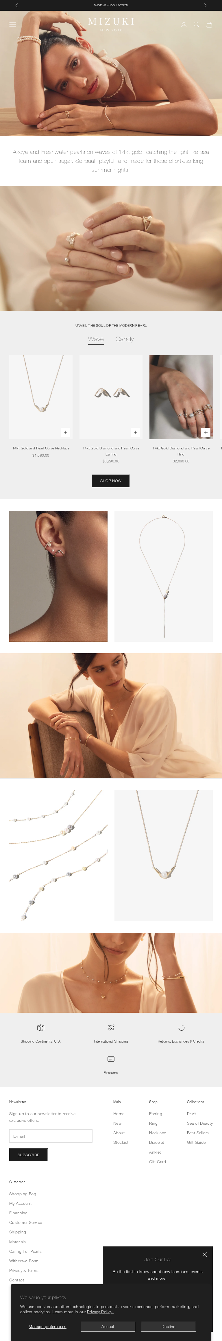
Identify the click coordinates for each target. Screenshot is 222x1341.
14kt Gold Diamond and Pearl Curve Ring (181, 451)
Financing (111, 1072)
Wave (96, 339)
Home (119, 1113)
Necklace (157, 1132)
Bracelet (156, 1142)
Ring (153, 1123)
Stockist (120, 1142)
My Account (20, 1203)
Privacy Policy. (100, 1311)
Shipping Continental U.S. (41, 1041)
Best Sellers (198, 1132)
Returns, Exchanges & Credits (181, 1041)
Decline (168, 1326)
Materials (17, 1241)
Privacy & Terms (23, 1270)
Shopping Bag (22, 1193)
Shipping (17, 1231)
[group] (111, 73)
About (119, 1132)
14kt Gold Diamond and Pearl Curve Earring (111, 451)
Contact (16, 1279)
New (117, 1123)
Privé (191, 1113)
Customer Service (25, 1222)
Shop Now (110, 480)
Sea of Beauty (200, 1123)
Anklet (155, 1152)
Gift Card (157, 1161)
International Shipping (111, 1041)
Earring (155, 1113)
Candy (125, 339)
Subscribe (29, 1154)
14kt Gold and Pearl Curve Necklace (40, 448)
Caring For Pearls (25, 1251)
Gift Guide (196, 1142)
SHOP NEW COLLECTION (111, 5)
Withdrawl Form (24, 1260)
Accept (107, 1326)
